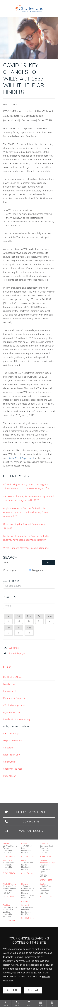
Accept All (12, 990)
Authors (11, 581)
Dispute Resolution (12, 740)
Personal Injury (11, 733)
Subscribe (13, 647)
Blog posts (37, 570)
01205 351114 (9, 856)
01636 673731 (27, 901)
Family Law (9, 684)
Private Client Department (20, 458)
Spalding (6, 905)
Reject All (33, 990)
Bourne (24, 843)
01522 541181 (27, 873)
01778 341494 (9, 897)
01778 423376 (27, 856)
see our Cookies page (24, 972)
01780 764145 (27, 918)
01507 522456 (9, 873)
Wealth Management (14, 705)
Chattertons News (12, 677)
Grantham (44, 843)
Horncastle (7, 860)
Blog (7, 667)
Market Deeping (9, 884)
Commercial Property (14, 698)
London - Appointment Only (47, 861)
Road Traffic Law (11, 754)
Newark (24, 884)
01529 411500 (46, 897)
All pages (11, 570)
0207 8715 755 (46, 880)
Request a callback (31, 812)
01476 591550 (46, 856)
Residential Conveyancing (16, 719)
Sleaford (43, 884)
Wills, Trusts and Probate (16, 726)
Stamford (25, 905)
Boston (6, 843)
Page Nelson (9, 775)
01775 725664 (9, 920)
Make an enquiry (31, 830)
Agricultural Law (11, 712)
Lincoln (24, 860)
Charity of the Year (12, 768)
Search (10, 557)
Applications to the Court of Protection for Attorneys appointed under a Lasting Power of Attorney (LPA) (27, 512)
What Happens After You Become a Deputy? (26, 547)
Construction (9, 761)
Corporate (8, 747)
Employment (9, 691)
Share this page (16, 653)
